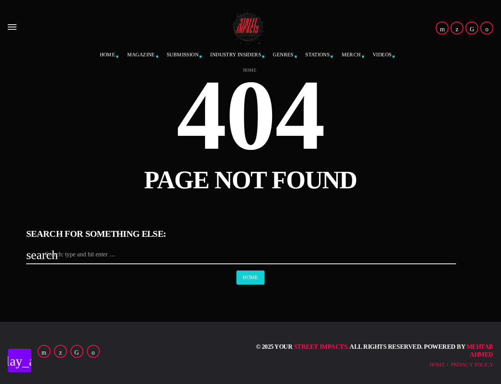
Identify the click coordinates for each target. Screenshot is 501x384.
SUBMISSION (182, 55)
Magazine (141, 55)
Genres (283, 55)
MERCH (351, 55)
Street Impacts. (321, 346)
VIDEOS (382, 55)
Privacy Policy (472, 365)
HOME (107, 55)
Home (250, 70)
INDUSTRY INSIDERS (235, 55)
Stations (317, 55)
